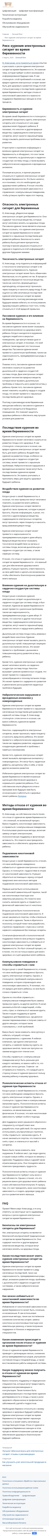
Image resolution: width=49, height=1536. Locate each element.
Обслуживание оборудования (15, 23)
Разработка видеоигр (12, 18)
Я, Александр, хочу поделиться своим (20, 63)
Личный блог (17, 34)
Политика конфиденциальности (16, 1491)
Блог (4, 1477)
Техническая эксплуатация (14, 15)
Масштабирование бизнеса (14, 1523)
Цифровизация (9, 10)
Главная (5, 34)
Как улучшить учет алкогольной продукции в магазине (24, 1461)
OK (34, 1533)
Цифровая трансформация (31, 10)
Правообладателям (10, 1495)
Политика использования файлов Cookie (20, 1488)
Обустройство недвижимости (15, 26)
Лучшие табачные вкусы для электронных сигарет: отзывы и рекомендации (22, 1451)
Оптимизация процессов (13, 1519)
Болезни (22, 796)
